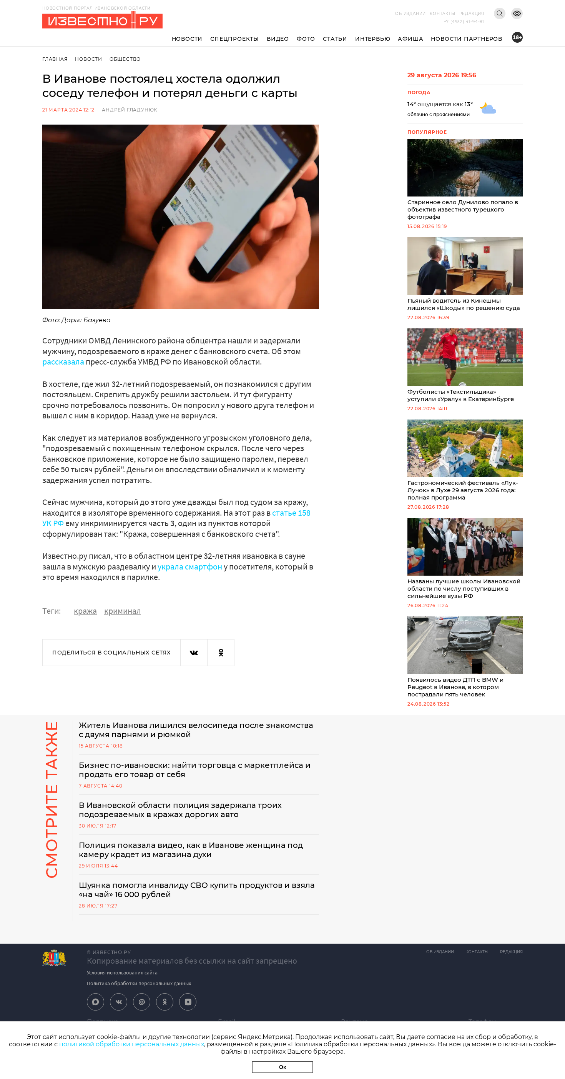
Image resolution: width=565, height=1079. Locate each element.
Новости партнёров (466, 38)
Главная (55, 59)
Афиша (410, 38)
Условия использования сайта (122, 972)
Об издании (410, 13)
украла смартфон (191, 566)
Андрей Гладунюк (129, 110)
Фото (306, 38)
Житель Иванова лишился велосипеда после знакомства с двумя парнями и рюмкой (196, 730)
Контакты (442, 13)
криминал (122, 610)
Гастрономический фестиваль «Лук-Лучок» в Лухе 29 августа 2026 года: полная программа (462, 490)
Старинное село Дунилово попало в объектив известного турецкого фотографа (462, 209)
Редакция (471, 13)
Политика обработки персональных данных (139, 983)
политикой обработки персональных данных (131, 1044)
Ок (282, 1067)
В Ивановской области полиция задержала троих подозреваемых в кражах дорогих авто (180, 810)
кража (85, 610)
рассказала (64, 361)
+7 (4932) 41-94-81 (464, 21)
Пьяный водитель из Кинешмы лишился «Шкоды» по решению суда (463, 304)
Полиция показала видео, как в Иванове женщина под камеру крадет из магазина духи (191, 850)
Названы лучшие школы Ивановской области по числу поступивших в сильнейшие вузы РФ (463, 588)
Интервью (372, 38)
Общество (125, 59)
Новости (187, 38)
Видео (278, 38)
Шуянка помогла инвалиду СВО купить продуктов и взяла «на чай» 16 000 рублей (197, 890)
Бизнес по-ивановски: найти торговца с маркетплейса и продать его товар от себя (195, 770)
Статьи (335, 38)
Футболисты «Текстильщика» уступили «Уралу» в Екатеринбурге (460, 395)
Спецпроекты (234, 38)
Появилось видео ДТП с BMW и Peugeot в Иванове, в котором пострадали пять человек (455, 687)
